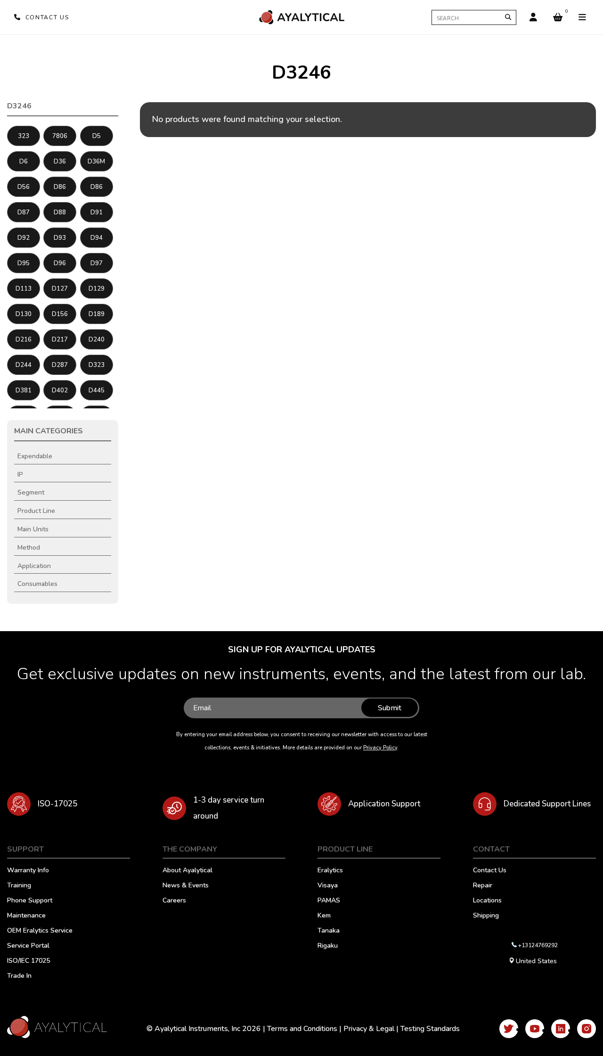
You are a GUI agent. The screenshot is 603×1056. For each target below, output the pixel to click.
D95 (23, 263)
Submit (389, 708)
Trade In (19, 976)
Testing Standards (430, 1029)
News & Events (186, 886)
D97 (96, 263)
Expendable (34, 456)
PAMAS (329, 901)
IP (20, 474)
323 (23, 136)
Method (28, 547)
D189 (97, 314)
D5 (96, 136)
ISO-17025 (57, 803)
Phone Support (29, 901)
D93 (60, 238)
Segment (30, 492)
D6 (23, 161)
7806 (59, 136)
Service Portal (28, 946)
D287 (60, 365)
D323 (97, 365)
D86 (60, 187)
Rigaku (328, 946)
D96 (60, 263)
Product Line (36, 510)
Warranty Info (28, 871)
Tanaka (329, 931)
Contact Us (489, 871)
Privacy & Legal (368, 1029)
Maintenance (26, 916)
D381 (24, 390)
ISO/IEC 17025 (28, 961)
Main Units (33, 529)
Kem (324, 916)
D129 (97, 288)
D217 (60, 339)
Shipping (486, 916)
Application (34, 565)
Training (19, 886)
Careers (174, 901)
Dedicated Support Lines (547, 803)
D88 (60, 212)
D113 (24, 288)
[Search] (508, 17)
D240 (97, 339)
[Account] (533, 17)
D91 (96, 212)
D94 (96, 238)
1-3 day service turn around (228, 808)
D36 (60, 161)
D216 (24, 339)
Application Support (384, 803)
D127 (60, 288)
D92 (23, 238)
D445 (97, 390)
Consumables (37, 583)
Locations (487, 901)
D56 (23, 187)
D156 (60, 314)
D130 (24, 314)
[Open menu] (582, 17)
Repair (482, 886)
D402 (60, 390)
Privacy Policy (380, 747)
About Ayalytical (187, 871)
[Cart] (557, 17)
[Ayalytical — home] (301, 17)
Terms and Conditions (302, 1029)
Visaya (328, 886)
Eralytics (330, 871)
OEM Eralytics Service (40, 931)
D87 (23, 212)
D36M (96, 161)
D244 (24, 365)
